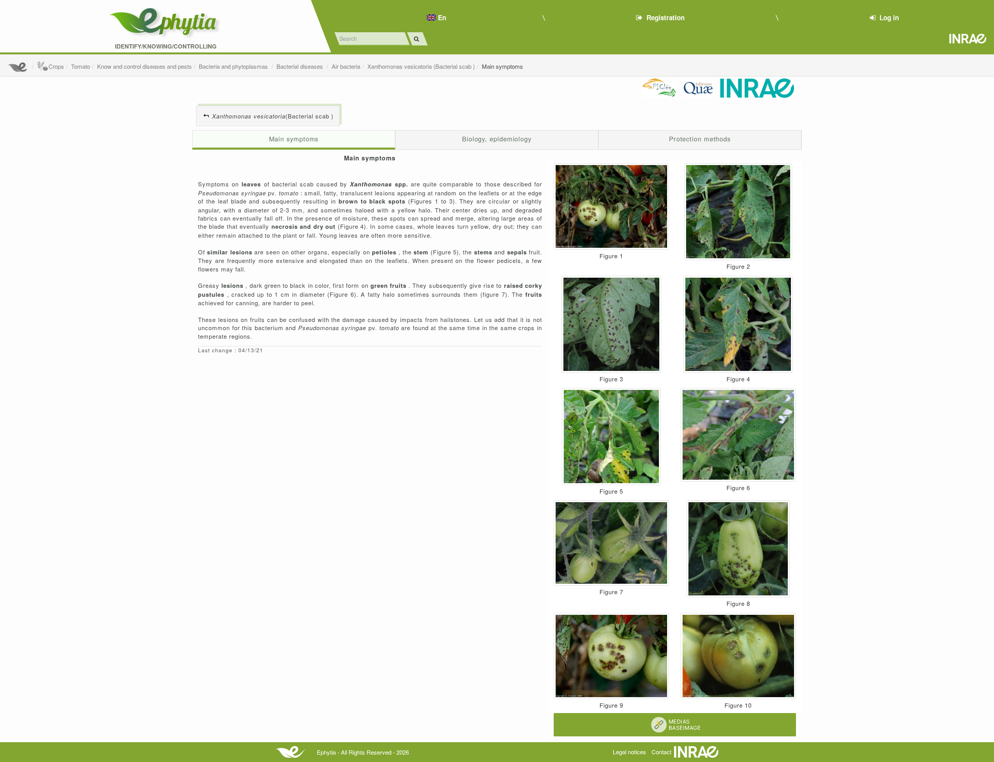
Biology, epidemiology (497, 138)
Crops (56, 66)
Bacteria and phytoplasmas (234, 66)
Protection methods (700, 138)
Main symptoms (502, 66)
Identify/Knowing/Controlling (166, 46)
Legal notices (629, 752)
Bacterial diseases (300, 66)
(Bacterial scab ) (273, 116)
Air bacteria (346, 66)
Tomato (80, 66)
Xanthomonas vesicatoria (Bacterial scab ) (421, 66)
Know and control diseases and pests (144, 66)
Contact (661, 752)
